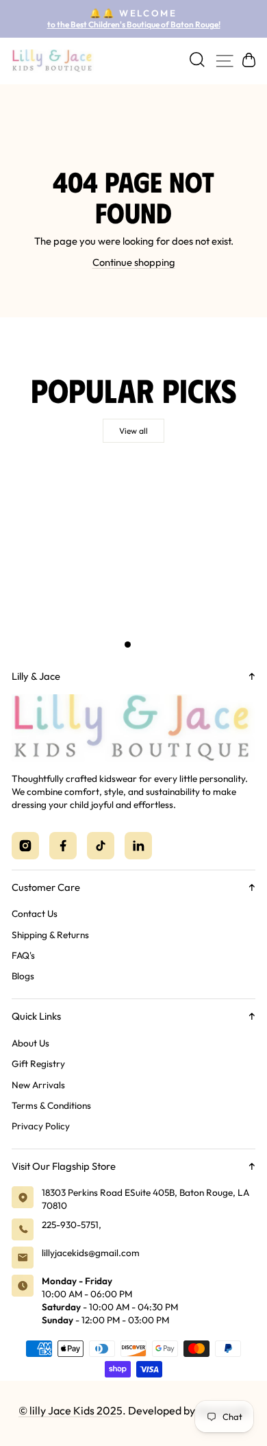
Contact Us (35, 913)
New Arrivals (38, 1085)
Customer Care (46, 887)
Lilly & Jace (36, 676)
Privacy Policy (41, 1126)
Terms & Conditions (51, 1105)
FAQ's (23, 955)
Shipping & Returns (50, 935)
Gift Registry (38, 1063)
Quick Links (36, 1015)
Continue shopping (133, 262)
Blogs (23, 976)
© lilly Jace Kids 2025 (70, 1410)
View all (133, 431)
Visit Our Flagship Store (64, 1166)
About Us (30, 1043)
